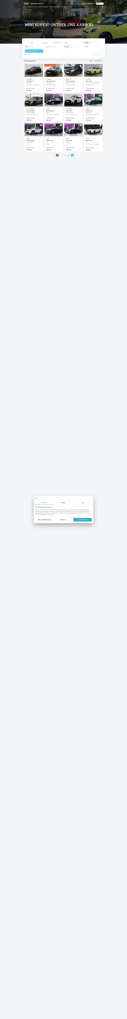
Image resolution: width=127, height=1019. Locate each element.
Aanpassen (62, 519)
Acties (35, 6)
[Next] (37, 75)
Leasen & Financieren (54, 6)
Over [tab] (83, 502)
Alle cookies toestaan (82, 519)
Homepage (25, 9)
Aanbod (25, 6)
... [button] (66, 155)
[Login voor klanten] (102, 7)
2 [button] (59, 155)
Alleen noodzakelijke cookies (44, 519)
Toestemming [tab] (43, 502)
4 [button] (64, 155)
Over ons (63, 6)
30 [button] (69, 155)
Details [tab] (63, 502)
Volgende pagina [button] (72, 155)
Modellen (30, 6)
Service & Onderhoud (43, 6)
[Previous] (30, 75)
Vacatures (69, 6)
